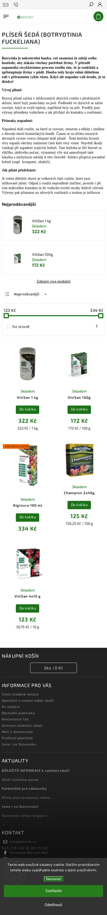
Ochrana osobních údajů (22, 725)
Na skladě (55, 326)
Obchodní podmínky (18, 713)
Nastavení (53, 879)
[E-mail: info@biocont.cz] (6, 5)
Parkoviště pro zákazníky (24, 788)
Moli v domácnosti (17, 732)
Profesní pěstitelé (17, 738)
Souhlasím (53, 891)
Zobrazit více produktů (53, 281)
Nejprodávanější (26, 294)
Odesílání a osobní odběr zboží (28, 700)
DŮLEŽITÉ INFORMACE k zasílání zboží (35, 770)
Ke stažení (11, 707)
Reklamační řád (15, 719)
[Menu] (6, 15)
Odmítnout (53, 905)
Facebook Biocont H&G (29, 852)
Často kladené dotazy (20, 694)
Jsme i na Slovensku (19, 744)
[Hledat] (91, 5)
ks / (53, 667)
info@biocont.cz (23, 841)
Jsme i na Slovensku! (20, 806)
